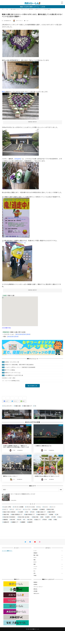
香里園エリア (15, 522)
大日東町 (21, 512)
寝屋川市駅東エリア (30, 514)
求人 (34, 571)
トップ (35, 550)
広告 (34, 573)
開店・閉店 (36, 555)
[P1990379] (20, 175)
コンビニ (46, 507)
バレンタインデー (8, 406)
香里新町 (30, 522)
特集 (34, 559)
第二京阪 (30, 519)
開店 (56, 519)
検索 (61, 489)
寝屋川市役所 (51, 512)
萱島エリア (37, 519)
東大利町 (13, 519)
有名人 (60, 517)
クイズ (35, 568)
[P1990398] (20, 43)
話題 (34, 564)
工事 (57, 514)
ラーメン (19, 509)
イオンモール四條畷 (18, 507)
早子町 (54, 517)
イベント (35, 566)
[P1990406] (20, 142)
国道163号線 (51, 509)
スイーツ (53, 507)
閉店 (51, 519)
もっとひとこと (32, 386)
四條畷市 (42, 509)
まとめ (35, 562)
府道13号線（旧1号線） (24, 517)
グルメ (35, 557)
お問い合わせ (36, 593)
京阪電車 (35, 509)
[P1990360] (16, 217)
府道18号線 (35, 517)
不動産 (35, 575)
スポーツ (6, 509)
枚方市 (19, 519)
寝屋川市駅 (6, 514)
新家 (42, 517)
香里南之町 (6, 522)
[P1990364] (17, 261)
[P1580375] (20, 106)
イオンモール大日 (30, 507)
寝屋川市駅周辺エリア (17, 514)
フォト (27, 20)
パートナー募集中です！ (7, 550)
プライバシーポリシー (38, 586)
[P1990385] (20, 75)
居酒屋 (51, 514)
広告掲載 (35, 591)
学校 (27, 512)
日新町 (47, 517)
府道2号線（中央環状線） (10, 517)
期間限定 (6, 519)
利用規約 (35, 584)
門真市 (45, 519)
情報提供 (35, 553)
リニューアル (27, 509)
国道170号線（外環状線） (10, 512)
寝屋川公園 (17, 406)
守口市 (32, 512)
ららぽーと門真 (7, 507)
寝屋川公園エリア (27, 406)
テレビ (12, 509)
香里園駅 (23, 522)
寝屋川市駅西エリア (42, 514)
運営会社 (35, 589)
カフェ (39, 507)
